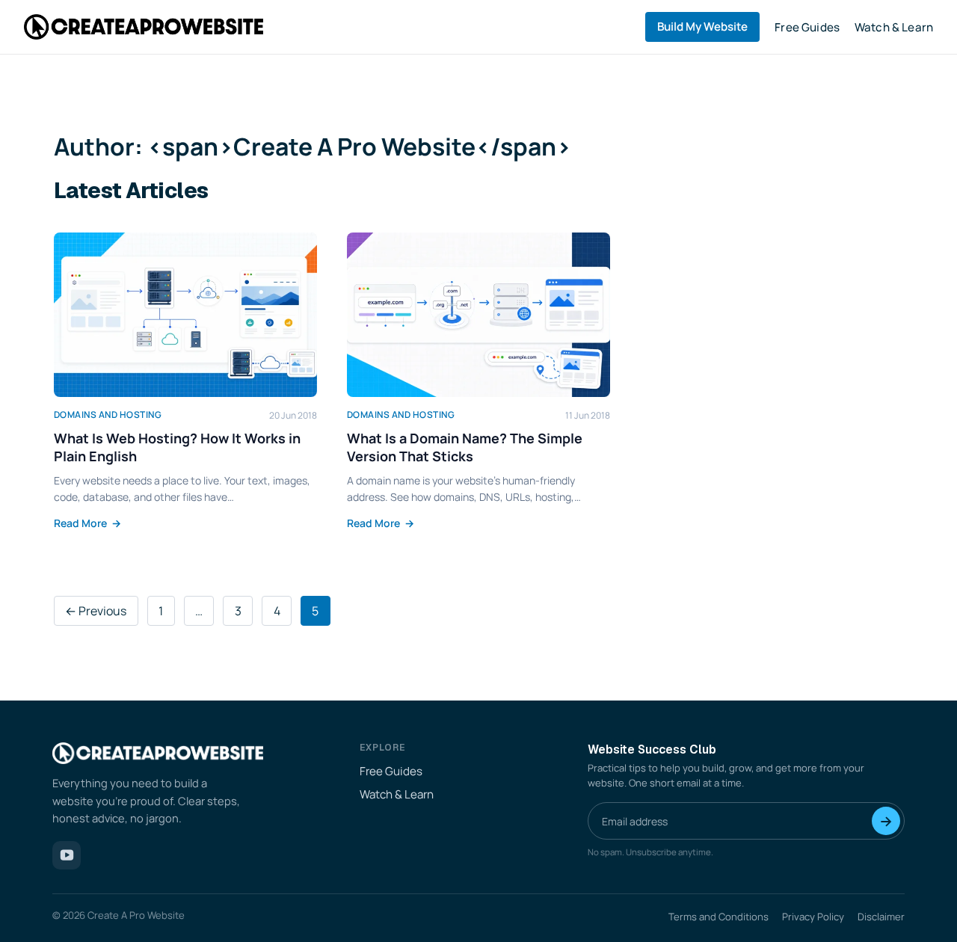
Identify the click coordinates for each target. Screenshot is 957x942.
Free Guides (807, 27)
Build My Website (702, 26)
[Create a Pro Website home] (143, 26)
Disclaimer (881, 916)
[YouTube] (66, 855)
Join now (886, 821)
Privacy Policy (813, 916)
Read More (87, 523)
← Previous (95, 611)
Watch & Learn (894, 27)
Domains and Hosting (107, 414)
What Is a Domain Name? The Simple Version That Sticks (464, 447)
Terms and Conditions (718, 916)
